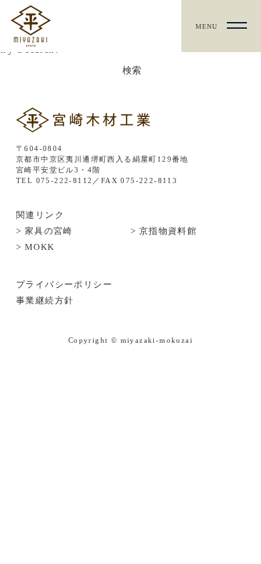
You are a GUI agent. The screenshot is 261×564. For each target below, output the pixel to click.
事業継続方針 (45, 300)
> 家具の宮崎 (44, 231)
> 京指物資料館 (163, 231)
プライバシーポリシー (64, 284)
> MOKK (35, 247)
